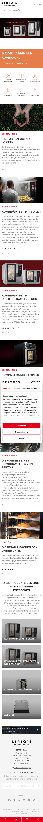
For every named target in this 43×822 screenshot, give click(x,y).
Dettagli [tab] (17, 388)
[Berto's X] (24, 800)
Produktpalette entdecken (16, 63)
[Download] (16, 819)
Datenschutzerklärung (20, 811)
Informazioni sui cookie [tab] (32, 388)
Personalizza (20, 432)
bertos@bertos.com (21, 763)
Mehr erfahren (8, 249)
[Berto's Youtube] (28, 800)
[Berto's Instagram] (19, 800)
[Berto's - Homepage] (9, 3)
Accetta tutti (21, 425)
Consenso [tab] (6, 388)
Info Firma (6, 811)
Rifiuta (21, 438)
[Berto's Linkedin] (14, 800)
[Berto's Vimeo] (33, 800)
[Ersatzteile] (27, 819)
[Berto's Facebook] (9, 800)
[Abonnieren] (38, 786)
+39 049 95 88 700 (22, 758)
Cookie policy (35, 811)
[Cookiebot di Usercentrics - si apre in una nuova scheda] (30, 382)
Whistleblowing (21, 813)
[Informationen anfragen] (5, 819)
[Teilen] (37, 819)
